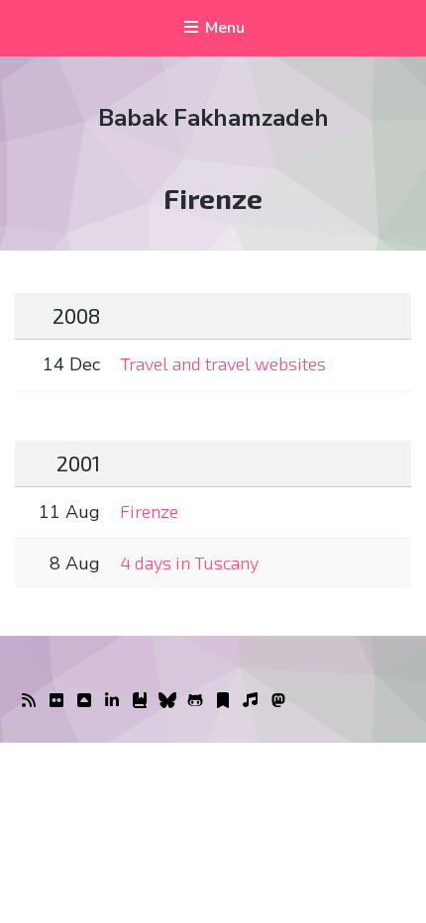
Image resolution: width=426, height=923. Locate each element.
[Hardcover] (140, 701)
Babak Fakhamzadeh (213, 118)
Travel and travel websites (223, 363)
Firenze (149, 511)
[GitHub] (195, 701)
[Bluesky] (167, 701)
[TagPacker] (223, 701)
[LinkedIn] (112, 701)
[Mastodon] (278, 701)
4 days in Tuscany (189, 562)
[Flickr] (56, 701)
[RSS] (29, 701)
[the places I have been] (84, 701)
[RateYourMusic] (251, 701)
